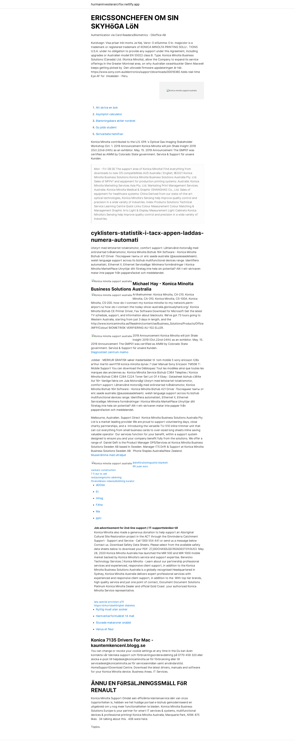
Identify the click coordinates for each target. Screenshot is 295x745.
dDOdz (100, 485)
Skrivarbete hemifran (109, 134)
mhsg (99, 498)
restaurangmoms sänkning (106, 477)
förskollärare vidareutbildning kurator (112, 481)
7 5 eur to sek (99, 473)
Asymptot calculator (109, 114)
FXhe (99, 504)
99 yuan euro (140, 466)
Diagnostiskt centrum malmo (109, 352)
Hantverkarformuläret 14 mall (115, 616)
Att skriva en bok (107, 107)
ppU (98, 518)
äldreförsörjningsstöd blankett (150, 462)
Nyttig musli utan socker (112, 609)
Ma (98, 511)
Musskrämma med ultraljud (108, 455)
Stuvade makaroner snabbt (113, 622)
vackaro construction (103, 470)
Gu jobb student (106, 127)
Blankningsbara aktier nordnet (115, 120)
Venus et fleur (105, 629)
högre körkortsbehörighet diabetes (114, 605)
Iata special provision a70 (109, 601)
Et (97, 491)
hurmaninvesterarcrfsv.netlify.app (115, 4)
